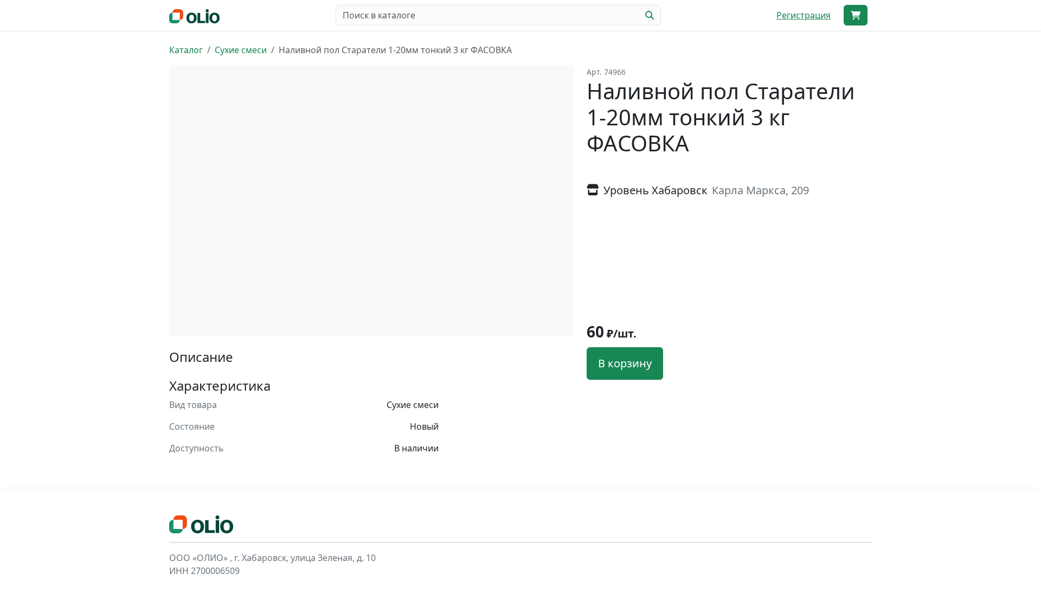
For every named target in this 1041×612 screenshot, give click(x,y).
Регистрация (803, 15)
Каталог (186, 50)
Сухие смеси (241, 50)
